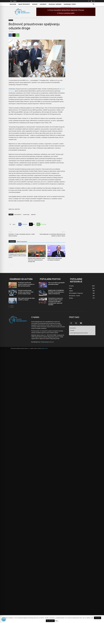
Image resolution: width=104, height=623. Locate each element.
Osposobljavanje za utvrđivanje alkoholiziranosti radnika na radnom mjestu (52, 235)
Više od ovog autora (22, 241)
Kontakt (35, 4)
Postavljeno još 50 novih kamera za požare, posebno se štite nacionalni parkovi (17, 256)
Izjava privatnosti (24, 4)
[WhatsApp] (17, 35)
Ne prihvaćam (50, 620)
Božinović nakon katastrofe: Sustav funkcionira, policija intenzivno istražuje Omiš (36, 260)
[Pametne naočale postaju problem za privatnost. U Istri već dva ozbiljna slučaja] (13, 293)
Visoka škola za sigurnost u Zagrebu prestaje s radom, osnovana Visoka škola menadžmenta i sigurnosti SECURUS (55, 301)
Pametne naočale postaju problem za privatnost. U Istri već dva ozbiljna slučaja (25, 292)
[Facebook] (89, 1)
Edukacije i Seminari (55, 4)
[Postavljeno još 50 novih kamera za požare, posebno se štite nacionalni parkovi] (17, 249)
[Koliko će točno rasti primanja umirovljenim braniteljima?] (56, 251)
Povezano (12, 241)
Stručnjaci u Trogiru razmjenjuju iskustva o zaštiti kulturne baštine (22, 235)
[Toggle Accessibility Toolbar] (3, 619)
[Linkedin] (91, 1)
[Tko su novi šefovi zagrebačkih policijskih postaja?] (43, 285)
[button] (93, 4)
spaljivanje (33, 214)
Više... (57, 620)
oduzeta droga (26, 214)
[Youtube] (81, 323)
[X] (94, 1)
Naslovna (13, 4)
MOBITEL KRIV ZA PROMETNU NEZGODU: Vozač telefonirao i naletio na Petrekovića (56, 292)
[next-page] (12, 265)
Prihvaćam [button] (97, 617)
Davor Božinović (17, 214)
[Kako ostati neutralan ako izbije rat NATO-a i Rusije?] (13, 300)
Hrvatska (16, 18)
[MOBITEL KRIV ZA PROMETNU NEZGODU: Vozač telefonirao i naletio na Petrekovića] (43, 293)
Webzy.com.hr (45, 348)
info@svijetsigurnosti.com (47, 342)
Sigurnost (43, 4)
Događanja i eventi (70, 4)
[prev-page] (10, 265)
